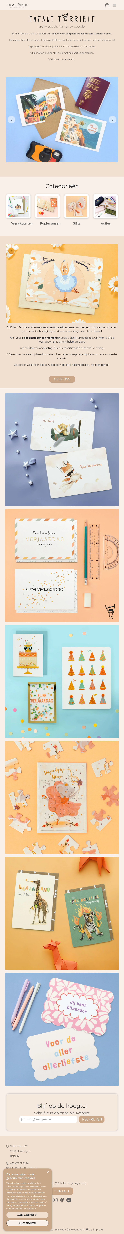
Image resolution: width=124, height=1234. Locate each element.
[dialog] (27, 1199)
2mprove (98, 1229)
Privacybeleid (30, 1208)
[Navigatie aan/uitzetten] (114, 5)
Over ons (62, 379)
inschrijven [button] (91, 1119)
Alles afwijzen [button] (27, 1223)
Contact (62, 1191)
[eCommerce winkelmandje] (107, 5)
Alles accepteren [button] (27, 1215)
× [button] (48, 1172)
